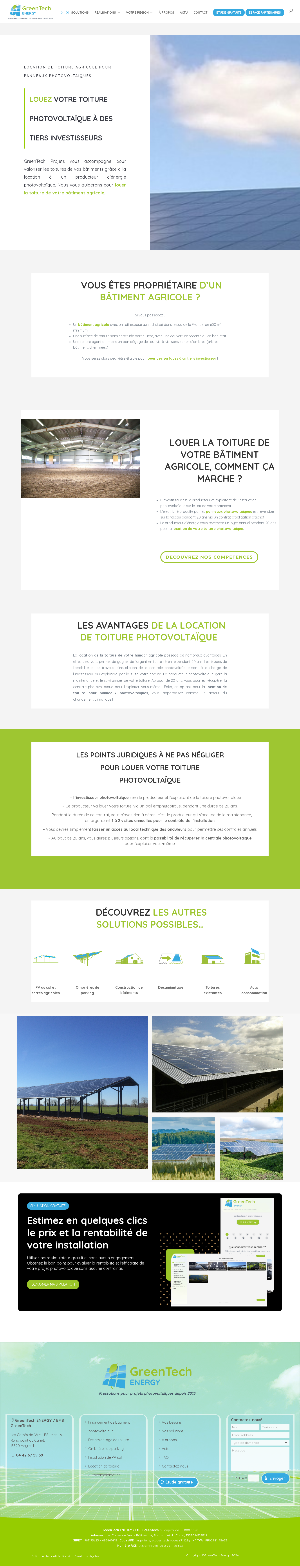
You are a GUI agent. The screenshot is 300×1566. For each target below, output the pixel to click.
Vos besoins (172, 1422)
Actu (165, 1448)
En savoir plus (51, 213)
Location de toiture (103, 1466)
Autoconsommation (104, 1475)
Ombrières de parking (106, 1448)
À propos (169, 1440)
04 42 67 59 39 (29, 1455)
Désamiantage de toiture (108, 1440)
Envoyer (277, 1478)
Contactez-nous (175, 1466)
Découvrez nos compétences (209, 557)
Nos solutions (173, 1431)
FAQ (165, 1457)
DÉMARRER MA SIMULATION (53, 1284)
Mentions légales (87, 1556)
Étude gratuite (179, 1482)
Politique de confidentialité (50, 1556)
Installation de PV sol (105, 1457)
